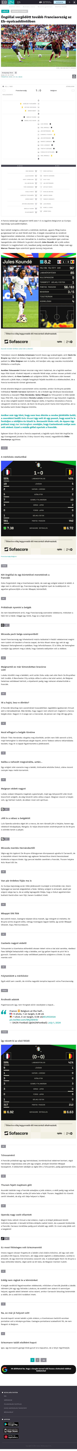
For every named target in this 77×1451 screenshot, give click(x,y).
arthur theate (62, 7)
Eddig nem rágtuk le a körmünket (19, 1280)
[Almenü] (18, 2)
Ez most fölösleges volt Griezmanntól (21, 1247)
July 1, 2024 (54, 1022)
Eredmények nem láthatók (47, 2)
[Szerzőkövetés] (15, 72)
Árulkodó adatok (10, 999)
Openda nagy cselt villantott (16, 1214)
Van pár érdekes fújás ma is (16, 880)
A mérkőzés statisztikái (13, 457)
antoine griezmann (46, 7)
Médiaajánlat (8, 1412)
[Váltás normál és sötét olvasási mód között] (69, 2)
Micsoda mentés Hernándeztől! (18, 848)
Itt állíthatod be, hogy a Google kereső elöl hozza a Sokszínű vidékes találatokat (41, 1370)
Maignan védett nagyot (13, 788)
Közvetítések (19, 11)
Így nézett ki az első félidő (15, 1041)
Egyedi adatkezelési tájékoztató (15, 1408)
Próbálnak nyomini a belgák (16, 607)
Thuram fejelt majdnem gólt (16, 1185)
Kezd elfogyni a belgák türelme (18, 732)
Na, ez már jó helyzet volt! (15, 1313)
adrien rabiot (15, 7)
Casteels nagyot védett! (14, 943)
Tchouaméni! (8, 1155)
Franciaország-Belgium (9, 556)
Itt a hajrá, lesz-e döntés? (15, 702)
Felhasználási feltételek (13, 1404)
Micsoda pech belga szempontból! (19, 634)
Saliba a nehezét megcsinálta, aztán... (21, 762)
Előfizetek (59, 2)
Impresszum (8, 1400)
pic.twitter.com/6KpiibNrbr (24, 1019)
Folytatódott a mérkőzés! (14, 976)
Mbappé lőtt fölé (10, 913)
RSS (5, 1396)
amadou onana (29, 7)
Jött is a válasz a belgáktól (15, 818)
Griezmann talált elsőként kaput (18, 1342)
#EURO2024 (49, 1017)
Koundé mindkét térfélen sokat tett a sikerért (17, 348)
